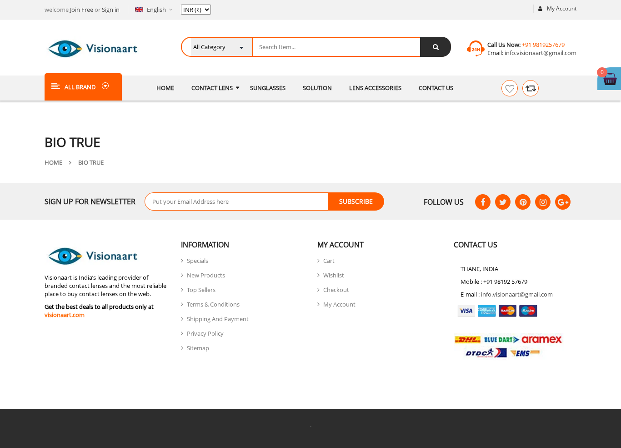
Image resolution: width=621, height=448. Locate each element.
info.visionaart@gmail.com (539, 53)
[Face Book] (483, 202)
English (156, 9)
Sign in (111, 9)
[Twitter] (503, 202)
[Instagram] (543, 202)
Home (53, 162)
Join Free (81, 9)
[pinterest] (523, 202)
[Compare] (530, 88)
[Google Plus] (563, 202)
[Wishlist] (509, 88)
